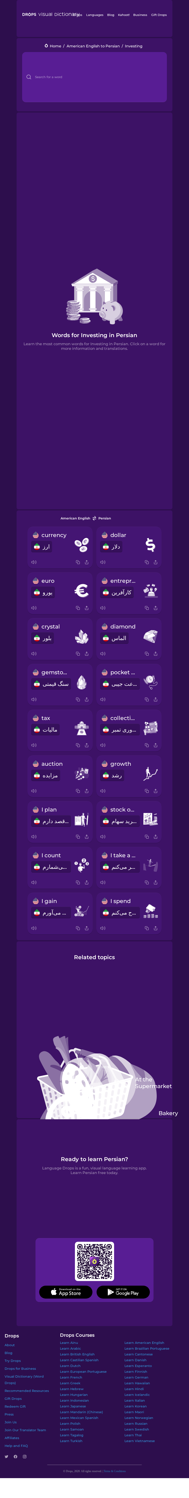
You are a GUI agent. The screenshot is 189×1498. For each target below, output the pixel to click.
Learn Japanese (73, 1406)
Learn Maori (134, 1412)
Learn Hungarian (74, 1395)
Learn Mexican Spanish (79, 1418)
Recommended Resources (27, 1391)
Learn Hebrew (72, 1389)
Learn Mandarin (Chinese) (81, 1412)
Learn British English (77, 1354)
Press (9, 1414)
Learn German (136, 1377)
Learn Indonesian (74, 1400)
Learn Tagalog (71, 1435)
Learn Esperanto (138, 1366)
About (10, 1345)
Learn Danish (135, 1360)
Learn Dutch (70, 1366)
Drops (77, 15)
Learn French (71, 1377)
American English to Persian (93, 46)
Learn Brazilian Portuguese (146, 1348)
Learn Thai (133, 1435)
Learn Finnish (135, 1372)
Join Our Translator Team (25, 1430)
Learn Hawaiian (137, 1383)
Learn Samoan (72, 1429)
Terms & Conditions (115, 1471)
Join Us (11, 1422)
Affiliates (12, 1438)
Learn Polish (70, 1424)
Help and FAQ (16, 1446)
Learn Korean (135, 1406)
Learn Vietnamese (139, 1441)
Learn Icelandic (137, 1395)
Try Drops (13, 1361)
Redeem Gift (15, 1406)
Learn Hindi (134, 1389)
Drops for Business (20, 1369)
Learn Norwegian (138, 1418)
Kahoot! (124, 15)
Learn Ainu (69, 1343)
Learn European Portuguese (83, 1372)
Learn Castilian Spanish (79, 1360)
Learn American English (144, 1343)
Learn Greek (70, 1383)
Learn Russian (136, 1424)
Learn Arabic (70, 1348)
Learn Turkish (71, 1441)
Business (140, 15)
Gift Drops (159, 15)
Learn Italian (134, 1400)
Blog (110, 15)
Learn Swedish (136, 1429)
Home (55, 46)
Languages (94, 15)
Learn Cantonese (138, 1354)
